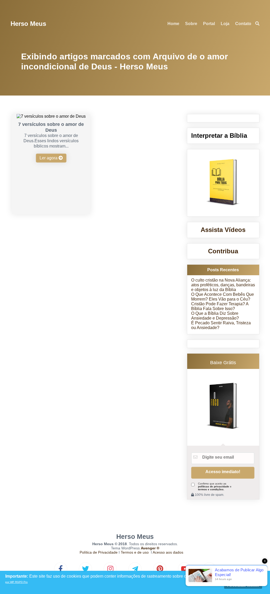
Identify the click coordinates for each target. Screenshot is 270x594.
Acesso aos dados (168, 552)
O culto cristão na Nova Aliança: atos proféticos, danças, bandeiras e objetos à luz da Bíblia (223, 285)
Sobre (191, 23)
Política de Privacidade (99, 552)
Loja (225, 23)
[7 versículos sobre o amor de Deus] (51, 116)
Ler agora (49, 158)
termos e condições (211, 489)
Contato (243, 23)
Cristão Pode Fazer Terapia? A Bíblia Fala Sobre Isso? (219, 306)
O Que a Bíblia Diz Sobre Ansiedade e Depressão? (215, 315)
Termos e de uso (135, 552)
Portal (209, 23)
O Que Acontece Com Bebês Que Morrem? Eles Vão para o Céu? (222, 296)
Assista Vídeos (223, 229)
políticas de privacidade (213, 486)
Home (173, 23)
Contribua (223, 251)
